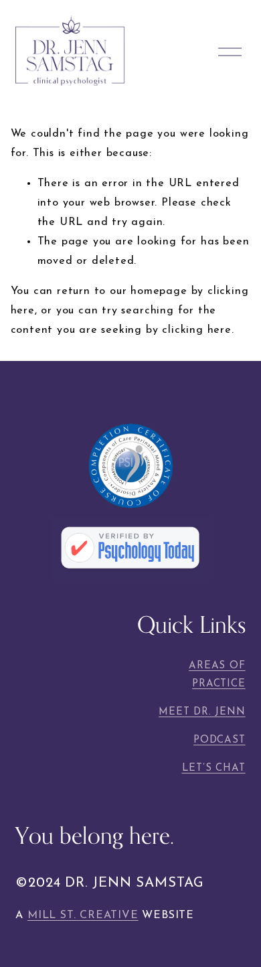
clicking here (196, 330)
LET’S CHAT (214, 768)
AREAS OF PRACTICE (217, 675)
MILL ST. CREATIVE (83, 915)
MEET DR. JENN (202, 712)
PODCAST (219, 740)
